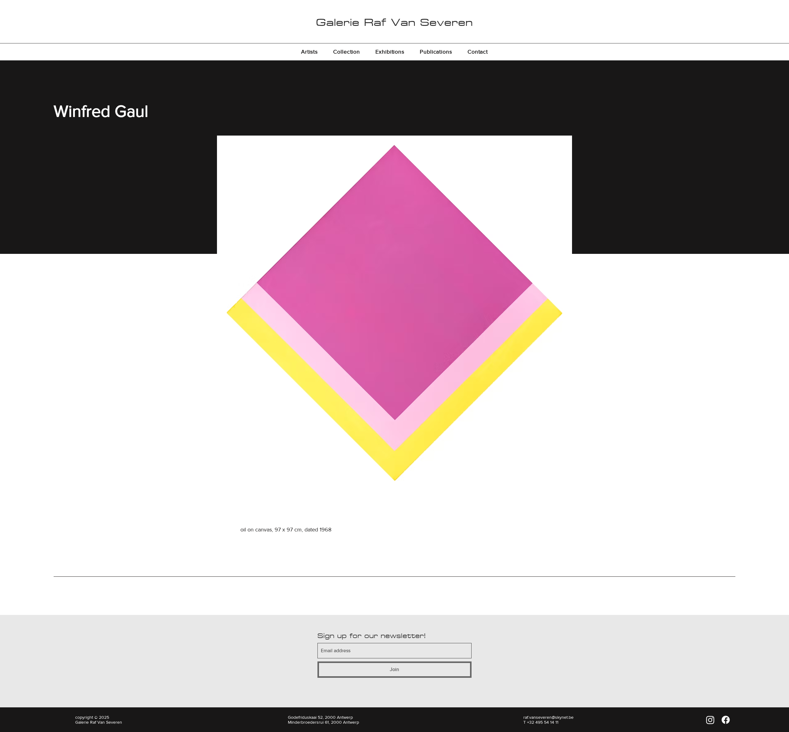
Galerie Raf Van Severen (394, 22)
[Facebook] (725, 719)
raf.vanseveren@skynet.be (548, 717)
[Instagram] (710, 719)
